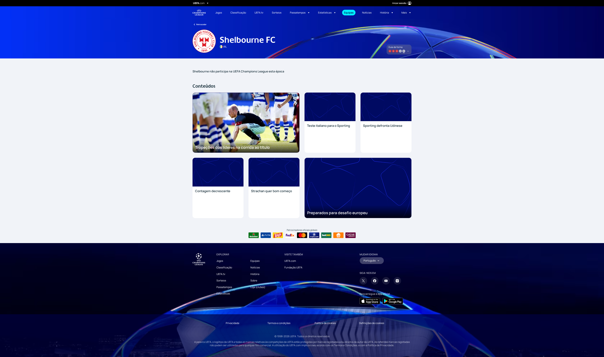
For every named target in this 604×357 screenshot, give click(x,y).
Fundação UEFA (293, 267)
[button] (299, 13)
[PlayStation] (266, 235)
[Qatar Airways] (350, 235)
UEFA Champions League (199, 13)
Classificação (224, 267)
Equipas (255, 261)
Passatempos (224, 287)
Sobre (253, 280)
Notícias (255, 267)
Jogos (219, 261)
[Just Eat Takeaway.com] (338, 235)
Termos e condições (278, 323)
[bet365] (326, 235)
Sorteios (221, 280)
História (254, 274)
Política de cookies (325, 323)
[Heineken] (254, 235)
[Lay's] (278, 235)
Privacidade (232, 323)
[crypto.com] (314, 235)
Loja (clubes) (257, 287)
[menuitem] (219, 13)
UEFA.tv (220, 274)
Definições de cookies (371, 323)
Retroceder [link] (201, 24)
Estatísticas (223, 293)
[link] (218, 13)
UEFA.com (290, 261)
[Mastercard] (302, 235)
